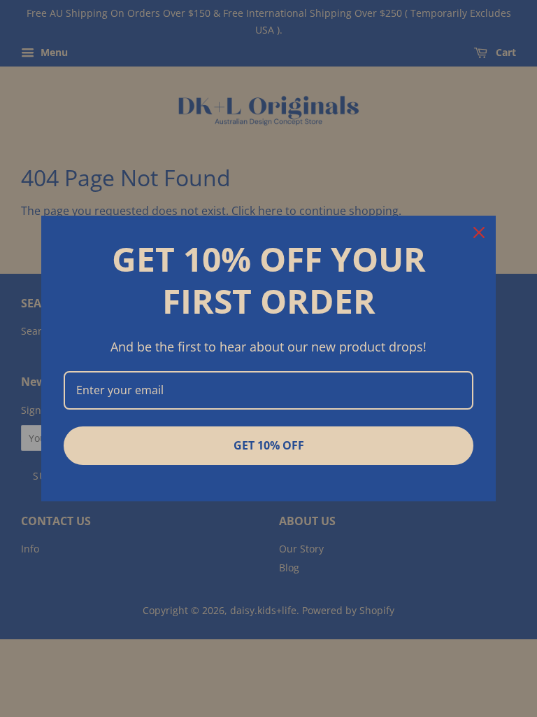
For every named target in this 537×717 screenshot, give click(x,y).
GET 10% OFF (269, 445)
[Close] (479, 232)
